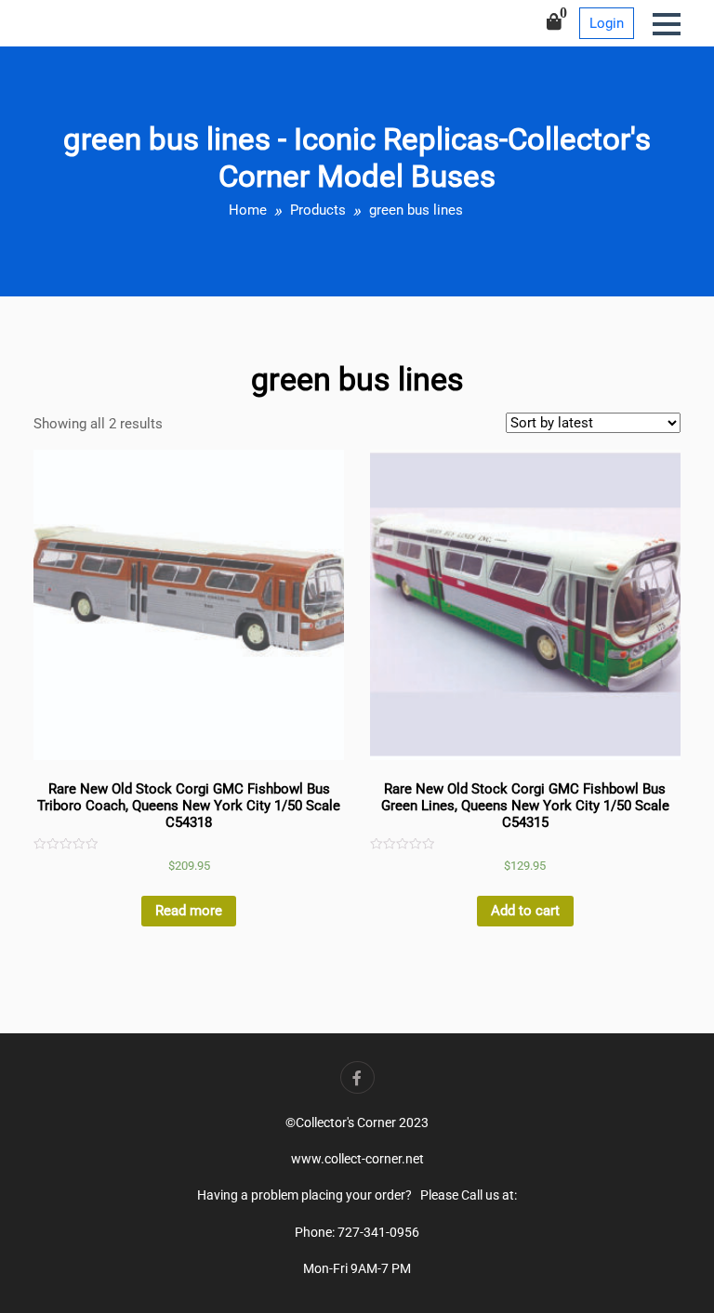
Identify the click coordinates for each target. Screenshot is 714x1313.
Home (248, 210)
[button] (667, 24)
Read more (188, 910)
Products (318, 210)
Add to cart (525, 910)
